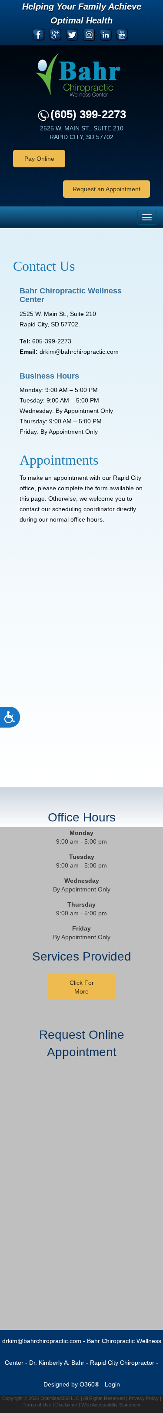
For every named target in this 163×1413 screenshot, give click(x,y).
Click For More (82, 987)
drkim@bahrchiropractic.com (41, 1340)
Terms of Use (37, 1404)
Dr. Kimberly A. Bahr (56, 1362)
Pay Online (39, 158)
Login (112, 1384)
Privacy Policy (144, 1398)
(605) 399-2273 (88, 114)
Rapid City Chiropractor (122, 1362)
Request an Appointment (106, 189)
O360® (89, 1384)
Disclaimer (66, 1404)
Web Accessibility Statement (110, 1404)
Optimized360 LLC (60, 1398)
